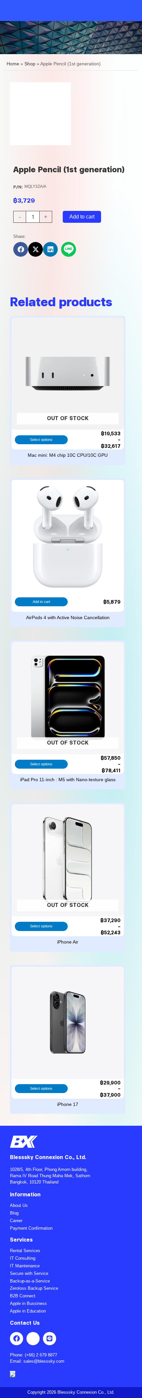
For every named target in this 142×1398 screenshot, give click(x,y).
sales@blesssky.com (43, 1361)
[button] (20, 249)
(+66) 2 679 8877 (41, 1354)
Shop (29, 63)
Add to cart (81, 216)
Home (13, 63)
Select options (41, 440)
